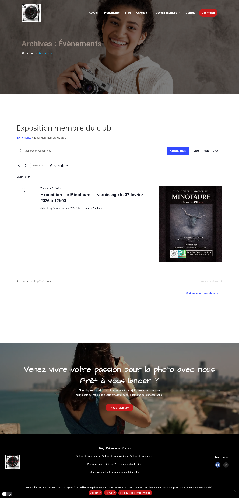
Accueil (93, 12)
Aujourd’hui (38, 165)
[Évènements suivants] (25, 165)
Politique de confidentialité (125, 472)
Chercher (178, 150)
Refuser (110, 492)
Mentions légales (99, 472)
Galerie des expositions (115, 456)
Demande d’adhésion (130, 464)
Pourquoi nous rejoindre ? (101, 464)
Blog (128, 12)
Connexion (208, 12)
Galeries (141, 12)
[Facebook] (217, 465)
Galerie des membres (88, 456)
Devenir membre (166, 12)
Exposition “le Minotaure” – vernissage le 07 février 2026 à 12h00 (91, 197)
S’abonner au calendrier (200, 293)
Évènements (112, 12)
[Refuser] (234, 490)
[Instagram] (226, 465)
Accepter (95, 492)
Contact (191, 12)
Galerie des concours (141, 456)
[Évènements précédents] (19, 165)
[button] (143, 13)
